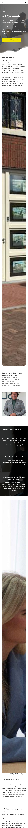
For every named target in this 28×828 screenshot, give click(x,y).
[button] (25, 2)
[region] (14, 404)
